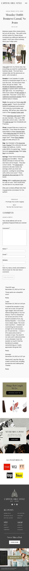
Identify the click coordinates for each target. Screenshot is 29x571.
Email (5, 254)
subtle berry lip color (19, 180)
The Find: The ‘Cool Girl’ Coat (14, 207)
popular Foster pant (17, 112)
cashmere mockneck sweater (12, 97)
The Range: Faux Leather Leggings (15, 202)
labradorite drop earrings (10, 175)
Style (17, 11)
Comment (6, 228)
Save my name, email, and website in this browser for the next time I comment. (14, 270)
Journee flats (20, 131)
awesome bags (14, 151)
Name (5, 249)
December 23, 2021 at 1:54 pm (15, 303)
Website (5, 260)
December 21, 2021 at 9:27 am (15, 289)
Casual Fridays (10, 11)
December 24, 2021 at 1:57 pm (15, 356)
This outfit (6, 67)
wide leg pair (9, 122)
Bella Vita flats (12, 133)
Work (21, 11)
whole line (18, 165)
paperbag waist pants (14, 116)
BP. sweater (21, 92)
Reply (7, 298)
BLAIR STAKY (12, 569)
